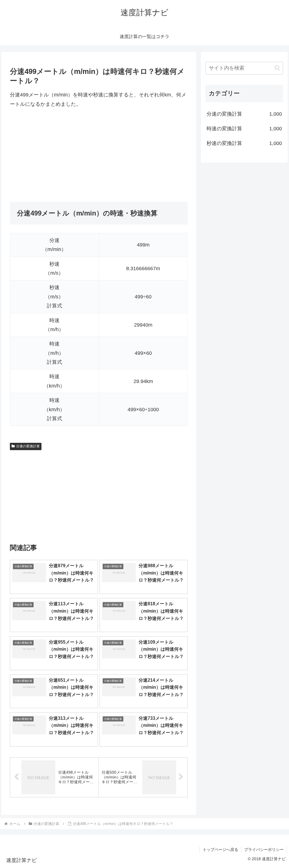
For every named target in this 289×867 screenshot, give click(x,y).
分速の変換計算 (28, 446)
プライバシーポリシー (264, 849)
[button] (277, 68)
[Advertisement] (99, 155)
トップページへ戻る (220, 849)
